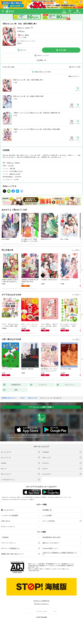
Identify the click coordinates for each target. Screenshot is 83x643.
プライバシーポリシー (8, 543)
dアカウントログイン (8, 526)
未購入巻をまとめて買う (43, 72)
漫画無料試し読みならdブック (9, 397)
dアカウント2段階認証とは (10, 548)
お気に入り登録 (75, 67)
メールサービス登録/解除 (9, 515)
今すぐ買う (63, 50)
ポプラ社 (11, 165)
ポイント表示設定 (49, 521)
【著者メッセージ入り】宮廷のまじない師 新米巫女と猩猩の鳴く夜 (36, 113)
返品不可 (19, 43)
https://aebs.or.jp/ (34, 570)
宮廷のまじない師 (15, 174)
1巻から (70, 76)
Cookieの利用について (50, 548)
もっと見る (75, 250)
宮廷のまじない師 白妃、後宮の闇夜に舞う (28, 80)
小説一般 (12, 168)
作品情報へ (40, 60)
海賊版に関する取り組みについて (12, 554)
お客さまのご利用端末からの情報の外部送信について (60, 554)
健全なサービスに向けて (51, 543)
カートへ (23, 50)
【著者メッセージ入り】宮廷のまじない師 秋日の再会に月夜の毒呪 (36, 129)
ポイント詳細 (22, 37)
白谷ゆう (27, 28)
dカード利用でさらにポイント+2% (25, 41)
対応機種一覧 (47, 510)
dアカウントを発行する (41, 601)
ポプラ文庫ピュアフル (16, 171)
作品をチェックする (43, 55)
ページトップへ (41, 611)
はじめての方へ (9, 510)
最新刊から (77, 76)
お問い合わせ (5, 521)
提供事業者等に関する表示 (52, 537)
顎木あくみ (20, 28)
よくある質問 (47, 515)
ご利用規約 (5, 537)
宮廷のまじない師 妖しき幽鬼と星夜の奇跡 (28, 96)
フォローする (32, 28)
